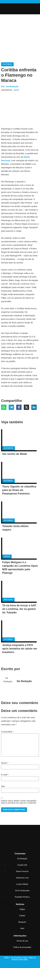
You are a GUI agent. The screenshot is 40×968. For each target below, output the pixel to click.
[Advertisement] (20, 36)
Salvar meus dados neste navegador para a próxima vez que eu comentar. (19, 802)
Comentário (7, 732)
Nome (4, 763)
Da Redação (12, 86)
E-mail (4, 775)
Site (3, 786)
